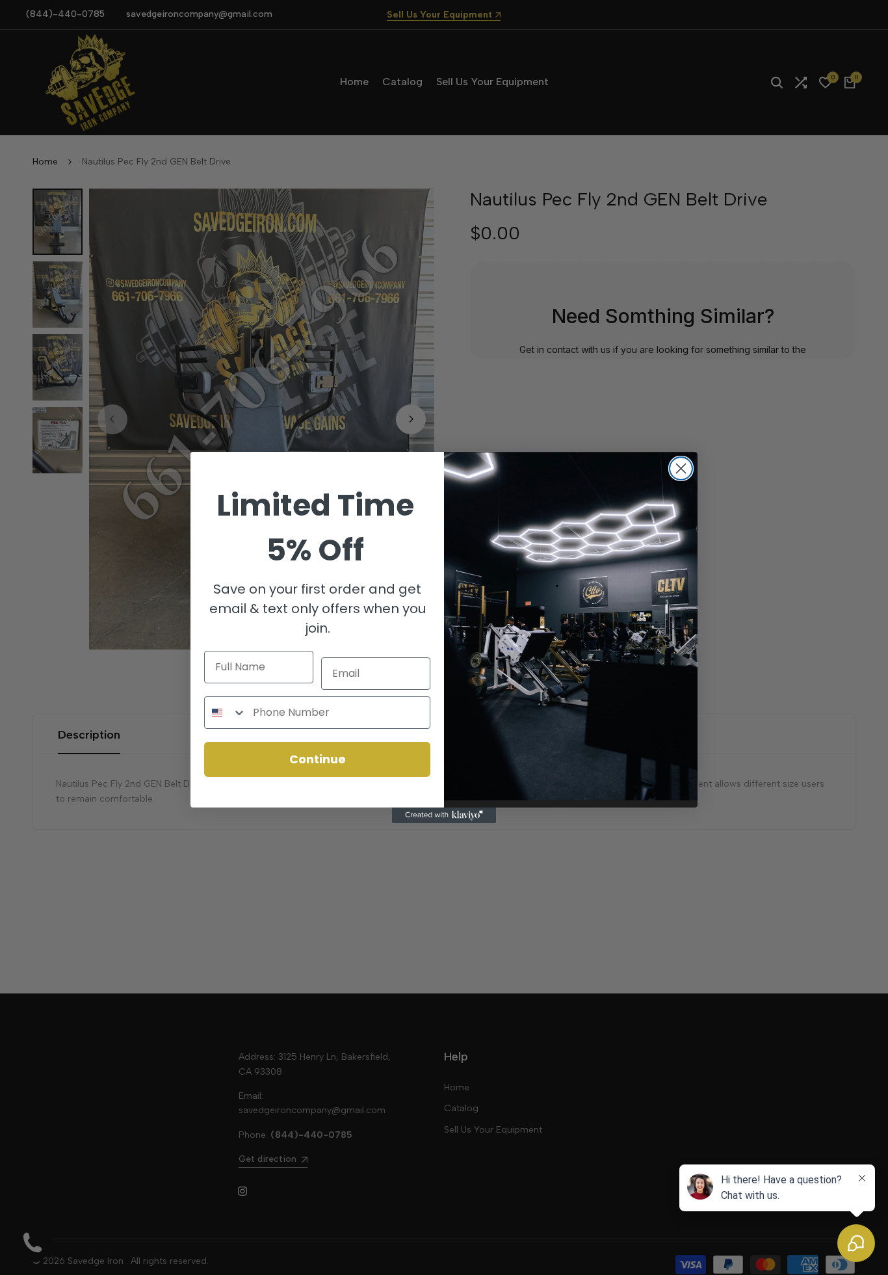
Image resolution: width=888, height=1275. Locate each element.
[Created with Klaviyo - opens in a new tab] (444, 815)
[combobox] (225, 712)
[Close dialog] (681, 468)
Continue (317, 759)
